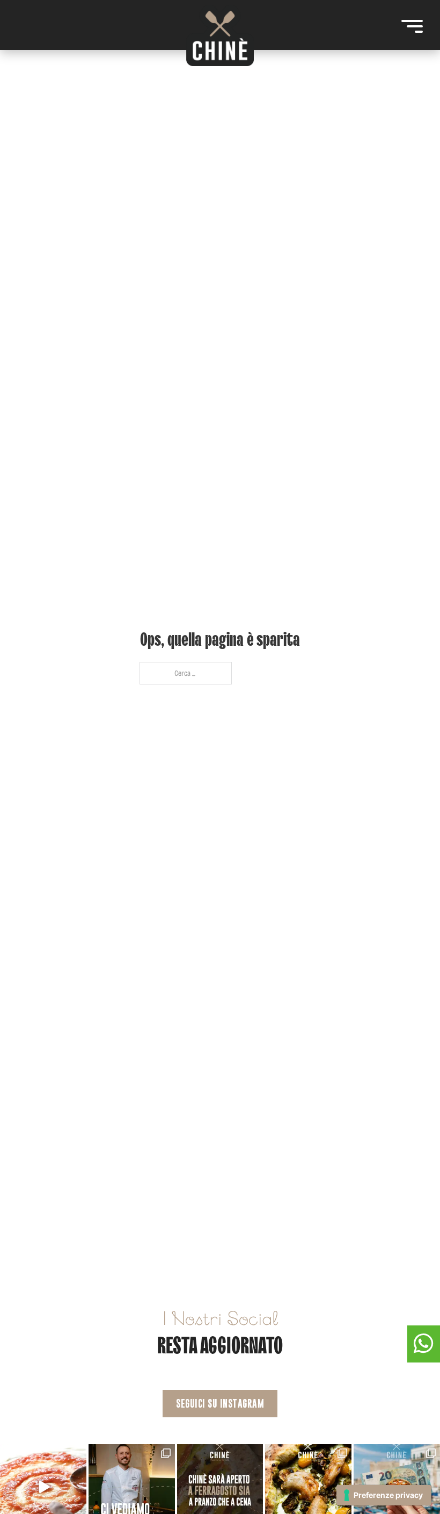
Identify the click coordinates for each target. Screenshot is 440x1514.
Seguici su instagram (220, 1403)
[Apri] (412, 26)
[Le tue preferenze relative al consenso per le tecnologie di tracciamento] (383, 1495)
